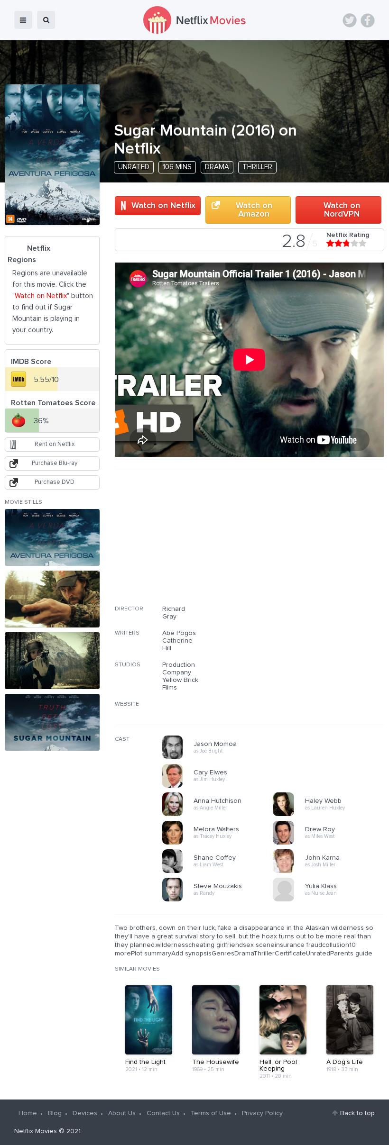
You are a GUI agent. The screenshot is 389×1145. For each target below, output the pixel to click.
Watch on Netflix (163, 205)
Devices (85, 1113)
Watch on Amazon (254, 209)
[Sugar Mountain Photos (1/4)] (52, 537)
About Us (122, 1113)
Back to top (357, 1113)
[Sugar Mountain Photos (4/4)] (52, 722)
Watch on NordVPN (342, 209)
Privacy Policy (262, 1113)
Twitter (350, 20)
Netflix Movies (35, 1131)
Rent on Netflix (54, 444)
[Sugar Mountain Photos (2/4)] (52, 599)
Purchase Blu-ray (54, 463)
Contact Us (163, 1113)
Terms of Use (211, 1113)
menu (23, 20)
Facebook (368, 20)
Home (28, 1113)
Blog (55, 1113)
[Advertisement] (313, 543)
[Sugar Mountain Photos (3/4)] (52, 660)
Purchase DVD (54, 482)
